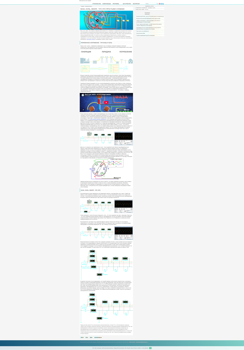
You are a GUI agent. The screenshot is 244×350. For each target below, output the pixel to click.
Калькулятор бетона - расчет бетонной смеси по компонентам (150, 16)
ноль (87, 337)
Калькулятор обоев (140, 33)
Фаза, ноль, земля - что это (142, 9)
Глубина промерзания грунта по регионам (145, 35)
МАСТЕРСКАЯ (136, 3)
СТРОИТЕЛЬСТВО (96, 3)
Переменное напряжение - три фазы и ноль (145, 7)
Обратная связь (132, 342)
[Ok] (242, 348)
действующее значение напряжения (98, 119)
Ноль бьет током (90, 39)
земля (82, 337)
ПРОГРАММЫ (116, 3)
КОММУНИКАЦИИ (106, 3)
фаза (91, 337)
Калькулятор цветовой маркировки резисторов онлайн (148, 18)
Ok (150, 348)
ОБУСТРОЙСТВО (127, 3)
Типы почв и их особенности (142, 31)
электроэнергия (98, 337)
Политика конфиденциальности (141, 342)
